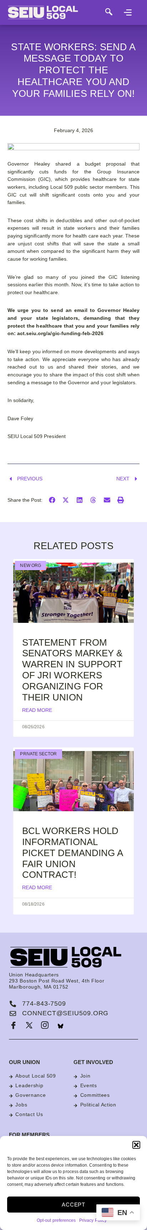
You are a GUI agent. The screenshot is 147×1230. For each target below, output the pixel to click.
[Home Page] (53, 12)
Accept (73, 1205)
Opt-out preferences (56, 1220)
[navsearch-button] (109, 12)
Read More (37, 710)
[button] (136, 1144)
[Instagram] (45, 1026)
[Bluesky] (60, 1026)
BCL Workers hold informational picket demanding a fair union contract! (72, 853)
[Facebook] (13, 1026)
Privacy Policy (93, 1220)
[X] (29, 1026)
